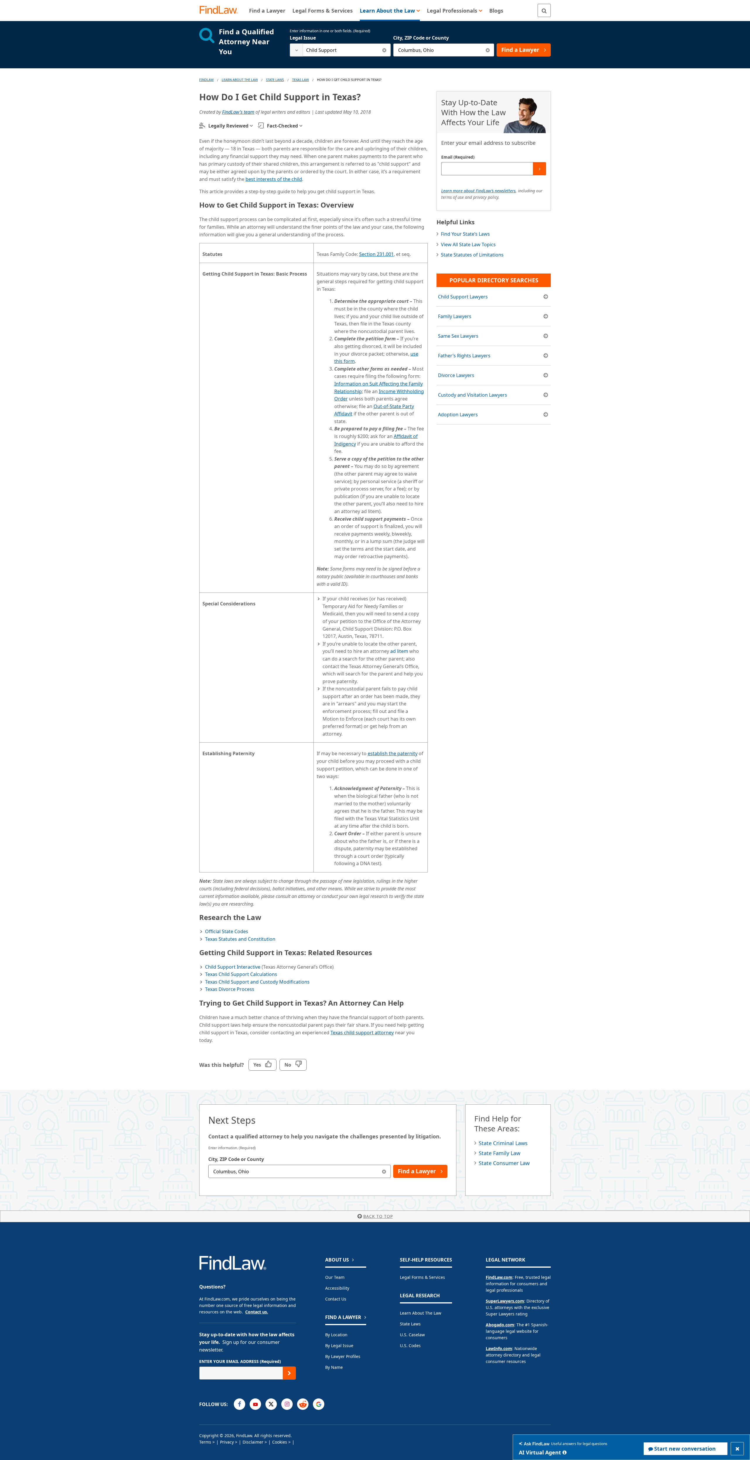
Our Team (335, 1277)
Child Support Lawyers (463, 296)
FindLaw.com (499, 1277)
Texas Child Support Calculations (241, 974)
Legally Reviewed (228, 126)
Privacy (227, 1442)
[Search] (544, 10)
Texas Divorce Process (229, 989)
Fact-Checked (282, 126)
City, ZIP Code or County (421, 38)
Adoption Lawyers (458, 414)
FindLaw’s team (238, 112)
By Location (336, 1334)
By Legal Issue (339, 1345)
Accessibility (337, 1288)
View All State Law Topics (468, 244)
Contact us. (256, 1312)
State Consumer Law (504, 1163)
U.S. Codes (410, 1345)
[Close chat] (737, 1448)
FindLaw (206, 79)
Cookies (279, 1442)
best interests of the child (274, 179)
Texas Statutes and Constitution (240, 939)
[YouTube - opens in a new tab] (255, 1404)
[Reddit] (302, 1404)
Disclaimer (253, 1442)
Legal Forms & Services (422, 1277)
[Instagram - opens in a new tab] (287, 1404)
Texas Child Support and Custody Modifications (257, 982)
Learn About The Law (240, 79)
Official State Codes (226, 931)
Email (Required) (458, 157)
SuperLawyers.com (505, 1301)
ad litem (399, 651)
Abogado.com (500, 1324)
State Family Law (499, 1153)
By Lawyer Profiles (342, 1356)
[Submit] (539, 168)
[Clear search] (384, 50)
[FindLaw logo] (221, 10)
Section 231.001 (376, 254)
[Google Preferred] (318, 1404)
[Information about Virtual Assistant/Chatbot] (564, 1452)
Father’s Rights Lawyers (464, 355)
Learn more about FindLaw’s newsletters (478, 190)
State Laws (275, 79)
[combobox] (340, 50)
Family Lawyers (454, 316)
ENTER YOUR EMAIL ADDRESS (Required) (240, 1361)
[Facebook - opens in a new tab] (239, 1404)
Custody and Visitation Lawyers (472, 395)
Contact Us (335, 1299)
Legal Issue (303, 38)
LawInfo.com (499, 1348)
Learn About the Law (420, 1313)
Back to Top (378, 1216)
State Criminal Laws (503, 1143)
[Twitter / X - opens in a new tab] (271, 1404)
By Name (334, 1367)
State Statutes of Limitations (472, 255)
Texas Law (300, 79)
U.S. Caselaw (412, 1334)
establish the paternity (392, 753)
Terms (205, 1442)
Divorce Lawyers (456, 375)
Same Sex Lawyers (458, 336)
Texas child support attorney (362, 1032)
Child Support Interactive (232, 967)
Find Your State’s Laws (465, 234)
